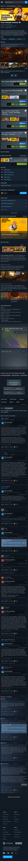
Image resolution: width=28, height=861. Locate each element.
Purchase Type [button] (13, 399)
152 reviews (12, 641)
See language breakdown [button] (6, 375)
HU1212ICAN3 (7, 577)
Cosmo (5, 528)
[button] (3, 6)
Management (12, 39)
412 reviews (6, 608)
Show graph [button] (23, 404)
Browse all (23, 155)
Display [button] (17, 402)
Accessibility (5, 832)
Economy (19, 39)
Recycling (16, 821)
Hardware (16, 819)
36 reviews (12, 419)
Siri (5, 509)
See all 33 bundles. (5, 151)
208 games (6, 419)
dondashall (6, 607)
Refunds (4, 839)
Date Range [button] (3, 402)
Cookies (4, 836)
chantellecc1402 (8, 667)
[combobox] (15, 2)
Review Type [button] (4, 399)
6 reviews (6, 529)
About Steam (6, 814)
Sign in (2, 71)
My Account (17, 836)
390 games (6, 454)
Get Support (16, 834)
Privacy (4, 829)
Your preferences (24, 375)
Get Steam (16, 829)
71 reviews (12, 557)
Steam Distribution (7, 821)
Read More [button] (24, 784)
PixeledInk (6, 418)
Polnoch (14, 26)
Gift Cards (5, 823)
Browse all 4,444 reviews (14, 797)
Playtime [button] (11, 402)
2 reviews (6, 488)
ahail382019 (7, 486)
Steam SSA (5, 816)
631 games (6, 557)
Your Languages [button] (8, 408)
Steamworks (5, 819)
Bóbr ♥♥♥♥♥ (7, 555)
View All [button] (24, 216)
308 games (6, 641)
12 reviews (6, 510)
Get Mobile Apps (7, 856)
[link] (13, 104)
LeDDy (5, 453)
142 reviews (6, 668)
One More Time (8, 24)
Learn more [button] (23, 193)
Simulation (4, 39)
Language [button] (21, 399)
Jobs (15, 816)
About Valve (16, 814)
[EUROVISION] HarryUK (9, 639)
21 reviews (12, 454)
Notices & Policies (7, 834)
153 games (6, 578)
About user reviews (15, 375)
